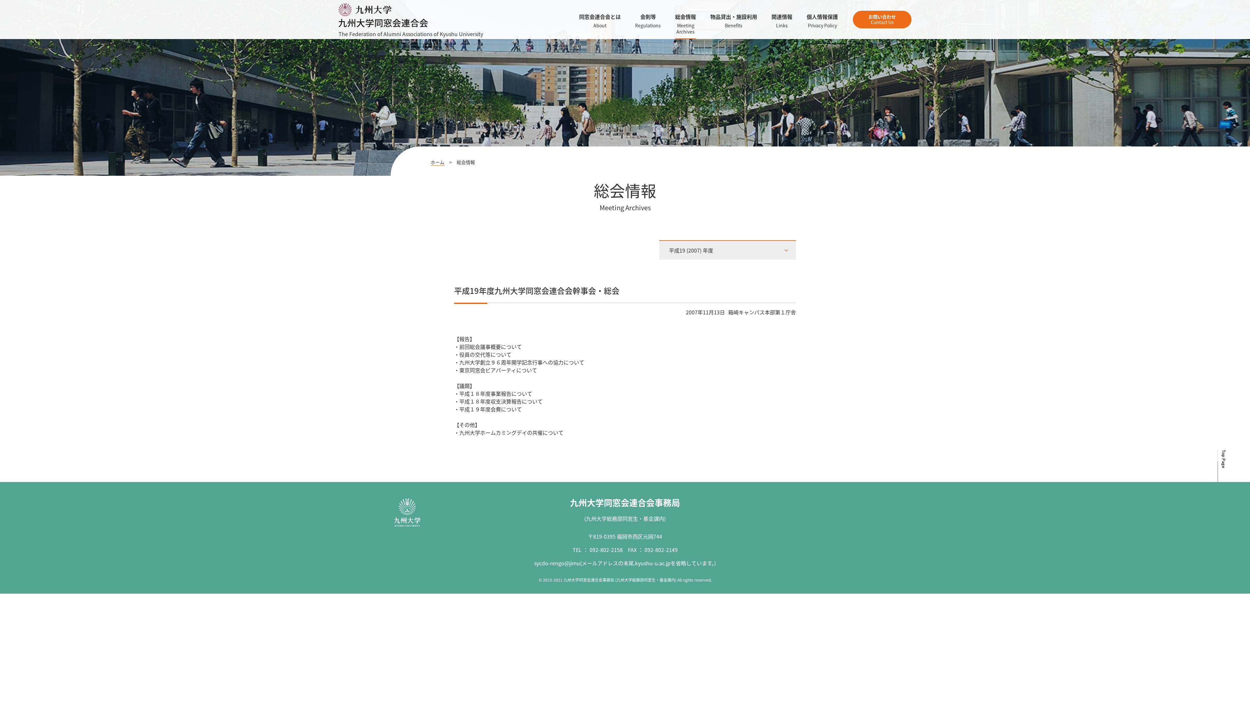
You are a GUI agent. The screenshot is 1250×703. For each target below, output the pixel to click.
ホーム (437, 162)
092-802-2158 (606, 550)
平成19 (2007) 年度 (691, 250)
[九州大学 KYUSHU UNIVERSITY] (407, 512)
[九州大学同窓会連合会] (383, 23)
